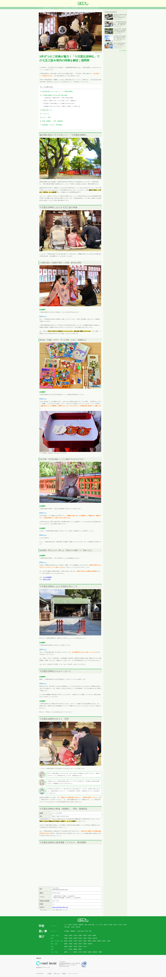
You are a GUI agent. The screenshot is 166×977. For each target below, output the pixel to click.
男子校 (115, 924)
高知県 (80, 949)
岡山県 (75, 946)
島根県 (70, 946)
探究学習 (75, 924)
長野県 (89, 941)
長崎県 (75, 952)
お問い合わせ (57, 973)
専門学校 (78, 927)
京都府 (70, 943)
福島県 (94, 935)
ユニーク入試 (99, 924)
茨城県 (65, 938)
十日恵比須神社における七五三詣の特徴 (54, 95)
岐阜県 (103, 941)
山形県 (89, 935)
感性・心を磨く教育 (89, 924)
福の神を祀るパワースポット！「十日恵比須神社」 (58, 91)
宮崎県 (89, 952)
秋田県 (84, 935)
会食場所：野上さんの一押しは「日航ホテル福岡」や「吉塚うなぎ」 (62, 106)
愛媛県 (75, 949)
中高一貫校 (66, 927)
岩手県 (75, 935)
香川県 (70, 949)
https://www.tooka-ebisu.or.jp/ (60, 907)
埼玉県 (80, 938)
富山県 (70, 941)
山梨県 (84, 941)
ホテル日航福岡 (47, 577)
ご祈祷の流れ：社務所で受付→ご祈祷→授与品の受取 (58, 97)
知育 (87, 931)
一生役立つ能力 (80, 931)
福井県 (80, 941)
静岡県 (94, 941)
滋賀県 (65, 943)
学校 (90, 931)
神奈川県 (95, 938)
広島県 (80, 946)
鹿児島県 (95, 952)
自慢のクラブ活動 (108, 924)
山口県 (84, 946)
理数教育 (81, 924)
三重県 (108, 941)
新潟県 (65, 941)
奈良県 (80, 943)
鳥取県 (65, 946)
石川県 (75, 941)
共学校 (124, 924)
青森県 (70, 935)
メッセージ (45, 113)
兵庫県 (84, 943)
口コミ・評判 (46, 117)
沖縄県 (100, 952)
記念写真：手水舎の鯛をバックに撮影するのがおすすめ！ (59, 103)
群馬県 (75, 938)
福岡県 (65, 952)
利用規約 (64, 973)
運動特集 (73, 931)
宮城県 (80, 935)
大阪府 (75, 943)
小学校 (72, 927)
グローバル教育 (68, 924)
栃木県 (70, 938)
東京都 (89, 938)
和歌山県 (90, 943)
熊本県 (84, 952)
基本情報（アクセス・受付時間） (52, 125)
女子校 (119, 924)
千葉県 (84, 938)
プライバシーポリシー (73, 973)
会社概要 (49, 973)
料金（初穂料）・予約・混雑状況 (52, 121)
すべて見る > (123, 50)
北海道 (65, 935)
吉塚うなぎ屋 (46, 579)
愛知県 (99, 941)
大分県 (80, 952)
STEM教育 (66, 931)
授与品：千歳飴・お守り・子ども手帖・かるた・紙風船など (60, 100)
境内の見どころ (47, 110)
